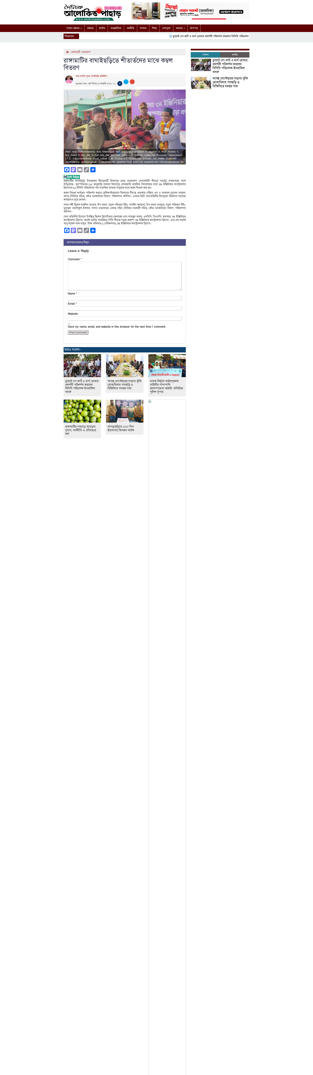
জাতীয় (102, 28)
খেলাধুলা (166, 28)
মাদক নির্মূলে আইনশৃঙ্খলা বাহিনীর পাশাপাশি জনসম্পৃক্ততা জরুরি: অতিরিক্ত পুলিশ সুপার (166, 386)
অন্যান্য (179, 28)
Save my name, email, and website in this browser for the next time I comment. (117, 326)
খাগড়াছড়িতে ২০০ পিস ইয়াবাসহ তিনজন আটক (121, 428)
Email (72, 303)
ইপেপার (194, 28)
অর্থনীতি (130, 28)
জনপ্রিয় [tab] (235, 54)
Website (73, 314)
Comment (75, 259)
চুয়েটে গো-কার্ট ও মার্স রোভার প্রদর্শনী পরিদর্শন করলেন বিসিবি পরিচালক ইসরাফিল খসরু (205, 36)
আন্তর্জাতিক (116, 28)
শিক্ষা (154, 28)
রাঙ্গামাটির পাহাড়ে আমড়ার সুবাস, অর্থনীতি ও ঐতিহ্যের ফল (80, 430)
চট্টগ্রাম (90, 28)
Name (72, 293)
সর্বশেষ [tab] (205, 54)
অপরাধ (143, 28)
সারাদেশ (85, 52)
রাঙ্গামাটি (75, 52)
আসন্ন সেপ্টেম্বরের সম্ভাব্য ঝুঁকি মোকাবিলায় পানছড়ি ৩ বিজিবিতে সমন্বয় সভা (125, 384)
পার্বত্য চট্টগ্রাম (73, 28)
